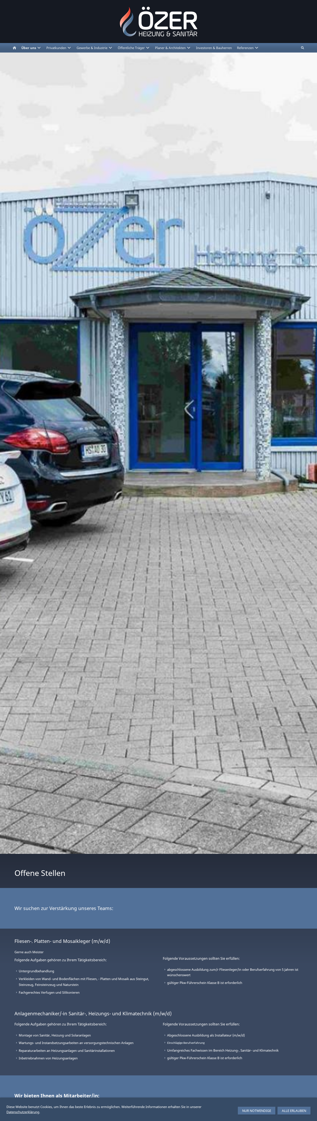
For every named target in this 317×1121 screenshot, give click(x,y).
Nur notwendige (256, 1110)
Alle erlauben (294, 1110)
